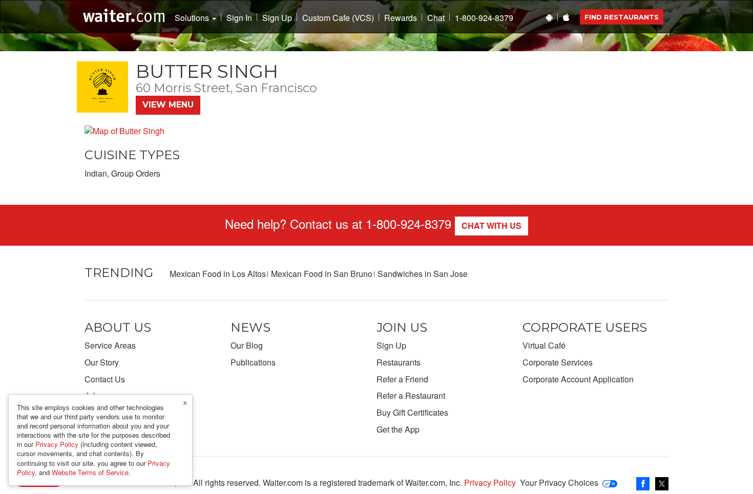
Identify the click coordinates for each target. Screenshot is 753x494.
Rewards (400, 18)
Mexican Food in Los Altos (218, 274)
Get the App (398, 429)
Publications (253, 362)
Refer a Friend (402, 379)
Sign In (239, 18)
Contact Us (105, 379)
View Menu (168, 105)
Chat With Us (491, 225)
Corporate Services (557, 362)
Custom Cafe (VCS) (338, 18)
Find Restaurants (621, 17)
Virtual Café (544, 345)
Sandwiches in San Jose (423, 274)
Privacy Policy (490, 482)
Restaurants (398, 362)
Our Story (102, 362)
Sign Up (277, 18)
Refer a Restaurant (410, 395)
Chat (436, 18)
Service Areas (110, 345)
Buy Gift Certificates (412, 412)
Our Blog (247, 345)
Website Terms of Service (90, 472)
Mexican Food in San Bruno (321, 274)
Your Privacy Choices (559, 482)
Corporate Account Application (578, 379)
